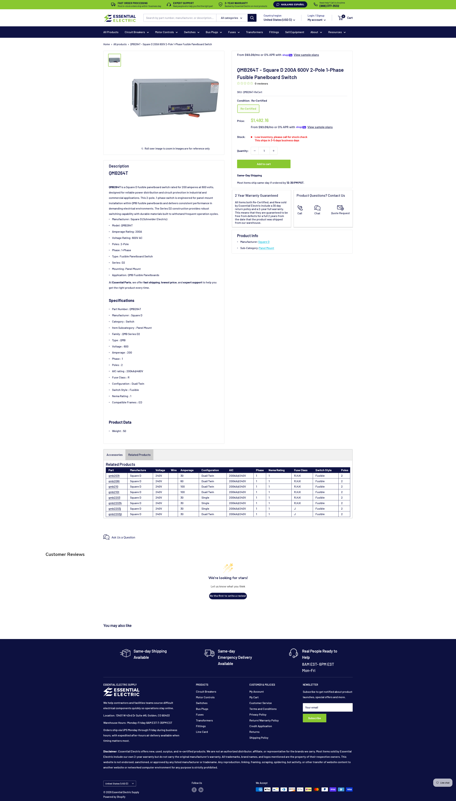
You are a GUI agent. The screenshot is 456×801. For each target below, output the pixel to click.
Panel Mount (266, 248)
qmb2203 (114, 497)
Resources (335, 32)
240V (159, 475)
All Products (110, 32)
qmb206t (114, 481)
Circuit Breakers (135, 32)
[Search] (252, 18)
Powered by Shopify (114, 796)
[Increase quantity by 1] (273, 151)
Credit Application (260, 726)
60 (181, 481)
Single (205, 497)
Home (106, 44)
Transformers (254, 32)
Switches (190, 32)
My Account (256, 691)
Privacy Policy (257, 714)
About (314, 32)
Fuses (232, 32)
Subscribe (314, 718)
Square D (264, 241)
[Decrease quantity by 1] (254, 151)
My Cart (254, 697)
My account (315, 19)
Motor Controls (164, 32)
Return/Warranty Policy (264, 720)
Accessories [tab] (115, 454)
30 (181, 475)
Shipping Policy (258, 737)
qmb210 (113, 486)
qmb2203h (115, 503)
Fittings (274, 32)
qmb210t (113, 492)
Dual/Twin (207, 475)
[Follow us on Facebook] (194, 789)
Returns (254, 731)
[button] (340, 18)
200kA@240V (237, 475)
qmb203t (114, 475)
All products (120, 44)
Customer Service (260, 703)
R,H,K (297, 475)
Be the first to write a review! (228, 596)
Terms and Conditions (263, 708)
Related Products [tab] (139, 454)
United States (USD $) (116, 783)
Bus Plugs (212, 32)
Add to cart (264, 164)
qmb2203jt (115, 514)
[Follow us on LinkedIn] (200, 789)
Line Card (202, 731)
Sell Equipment (294, 32)
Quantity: (243, 150)
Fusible (320, 475)
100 (182, 486)
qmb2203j (114, 508)
